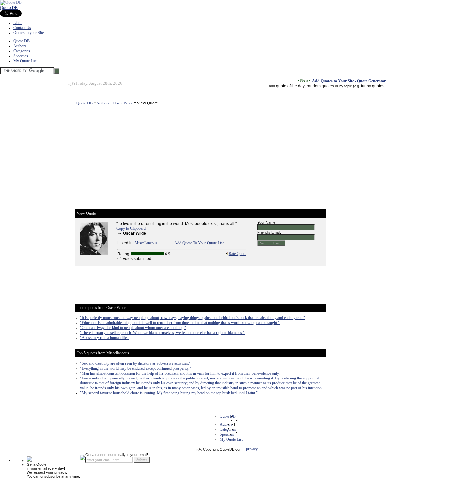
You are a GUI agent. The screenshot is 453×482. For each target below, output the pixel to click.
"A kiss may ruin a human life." (104, 337)
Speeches (20, 56)
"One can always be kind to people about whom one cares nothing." (133, 327)
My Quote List (24, 61)
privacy (252, 449)
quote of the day (290, 86)
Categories (21, 51)
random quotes (320, 86)
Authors (19, 46)
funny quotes (372, 86)
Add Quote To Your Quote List (199, 243)
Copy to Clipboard (131, 228)
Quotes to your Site (28, 32)
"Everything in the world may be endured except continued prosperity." (135, 368)
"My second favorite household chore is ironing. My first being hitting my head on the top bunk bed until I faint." (169, 393)
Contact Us (22, 27)
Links (17, 22)
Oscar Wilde (123, 103)
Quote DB (9, 7)
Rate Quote (237, 253)
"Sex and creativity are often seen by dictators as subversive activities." (135, 363)
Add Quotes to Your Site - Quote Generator (349, 81)
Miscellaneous (146, 243)
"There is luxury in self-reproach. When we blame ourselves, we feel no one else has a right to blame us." (162, 332)
